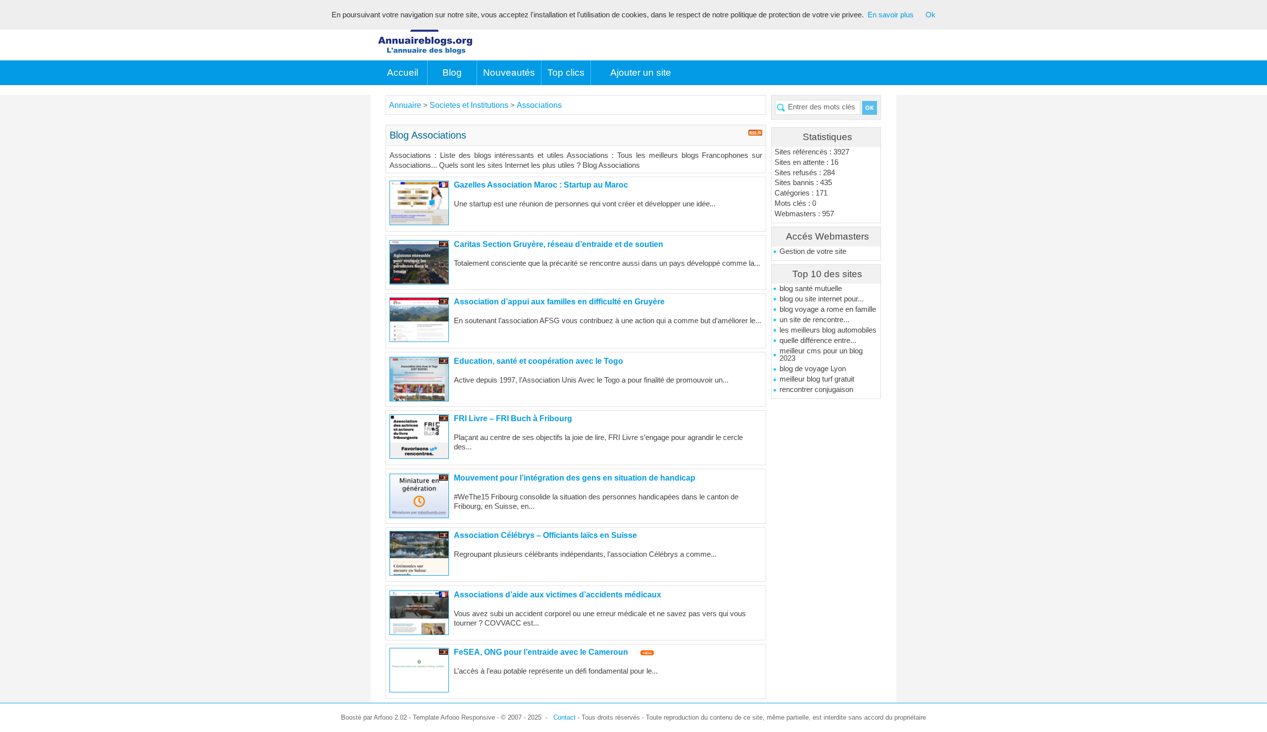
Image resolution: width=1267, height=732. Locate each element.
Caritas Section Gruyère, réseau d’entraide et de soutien (558, 244)
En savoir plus (891, 15)
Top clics (566, 72)
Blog (452, 72)
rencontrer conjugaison (816, 389)
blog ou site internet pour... (822, 299)
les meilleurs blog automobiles (828, 330)
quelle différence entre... (818, 340)
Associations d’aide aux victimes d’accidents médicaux (557, 594)
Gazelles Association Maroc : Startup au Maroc (541, 185)
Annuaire (405, 105)
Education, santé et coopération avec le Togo (538, 361)
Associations (539, 105)
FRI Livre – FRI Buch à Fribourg (513, 418)
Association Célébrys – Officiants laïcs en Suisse (545, 535)
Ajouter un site (640, 72)
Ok (930, 15)
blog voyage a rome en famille (828, 309)
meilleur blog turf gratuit (817, 379)
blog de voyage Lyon (813, 369)
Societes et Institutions (470, 105)
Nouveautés (509, 72)
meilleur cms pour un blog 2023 (821, 355)
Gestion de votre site (813, 251)
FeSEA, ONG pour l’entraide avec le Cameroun (541, 652)
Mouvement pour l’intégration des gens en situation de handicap (574, 478)
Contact (564, 717)
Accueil (402, 72)
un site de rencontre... (814, 320)
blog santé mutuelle (811, 289)
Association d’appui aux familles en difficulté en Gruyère (559, 301)
